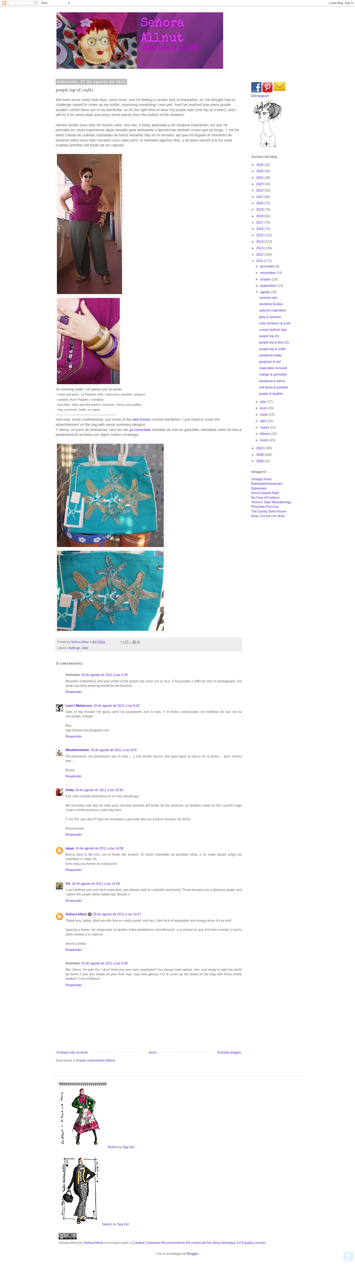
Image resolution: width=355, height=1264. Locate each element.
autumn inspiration (272, 310)
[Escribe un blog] (126, 642)
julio (263, 401)
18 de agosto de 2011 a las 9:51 (113, 750)
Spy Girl (128, 1147)
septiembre (268, 285)
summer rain (268, 297)
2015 (260, 235)
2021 (260, 197)
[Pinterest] (267, 91)
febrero (265, 434)
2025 (260, 171)
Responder (74, 692)
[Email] (279, 91)
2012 (260, 254)
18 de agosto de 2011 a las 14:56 (96, 883)
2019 (260, 209)
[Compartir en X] (130, 642)
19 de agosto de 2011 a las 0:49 (104, 963)
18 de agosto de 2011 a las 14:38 (99, 848)
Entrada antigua (229, 1052)
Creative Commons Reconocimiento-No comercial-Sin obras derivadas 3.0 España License (198, 1242)
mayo (264, 414)
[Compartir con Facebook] (134, 642)
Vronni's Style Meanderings (271, 502)
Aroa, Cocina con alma (268, 516)
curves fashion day (273, 329)
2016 (260, 229)
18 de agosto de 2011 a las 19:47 (117, 914)
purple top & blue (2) (274, 342)
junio (264, 408)
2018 (260, 216)
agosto (265, 292)
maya (70, 848)
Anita (70, 790)
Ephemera (258, 488)
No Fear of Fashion (265, 497)
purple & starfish (271, 393)
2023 (260, 184)
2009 (260, 454)
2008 (260, 461)
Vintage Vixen (261, 479)
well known (141, 419)
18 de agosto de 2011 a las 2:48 (104, 675)
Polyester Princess (265, 506)
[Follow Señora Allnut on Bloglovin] (267, 146)
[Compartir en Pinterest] (138, 642)
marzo (265, 427)
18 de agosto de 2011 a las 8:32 (116, 705)
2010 (260, 448)
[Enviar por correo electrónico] (123, 642)
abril (263, 421)
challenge (74, 647)
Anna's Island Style (265, 493)
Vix (68, 883)
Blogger (192, 1253)
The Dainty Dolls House (268, 511)
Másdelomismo (77, 750)
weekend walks (270, 355)
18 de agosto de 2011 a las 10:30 (99, 790)
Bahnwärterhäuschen (266, 483)
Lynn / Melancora (79, 705)
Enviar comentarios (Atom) (95, 1060)
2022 (260, 190)
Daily (85, 647)
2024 (260, 177)
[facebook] (256, 91)
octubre (266, 279)
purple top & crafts (272, 349)
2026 (260, 165)
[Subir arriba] (348, 1257)
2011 (260, 261)
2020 (260, 203)
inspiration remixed (273, 368)
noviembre (268, 273)
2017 (260, 222)
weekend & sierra (272, 381)
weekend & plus (271, 304)
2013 (260, 248)
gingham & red (270, 361)
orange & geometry (273, 374)
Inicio (153, 1052)
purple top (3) (269, 336)
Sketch (112, 1147)
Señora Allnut (76, 914)
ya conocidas (140, 430)
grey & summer (270, 317)
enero (264, 440)
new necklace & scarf (274, 323)
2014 (260, 241)
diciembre (267, 266)
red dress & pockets (273, 387)
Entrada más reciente (72, 1052)
